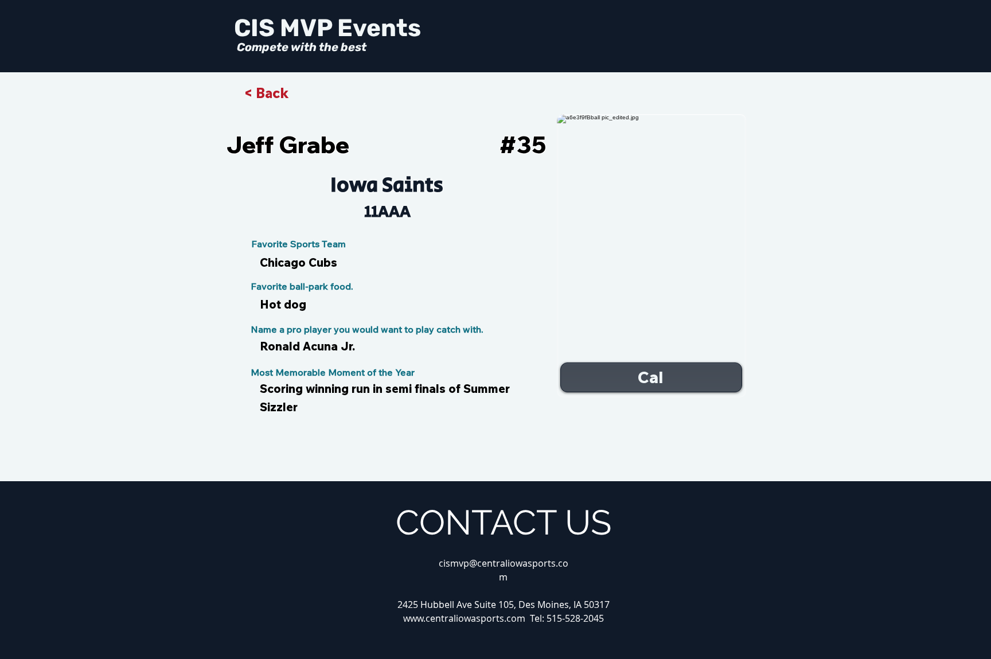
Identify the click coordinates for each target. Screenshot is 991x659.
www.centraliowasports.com (464, 618)
